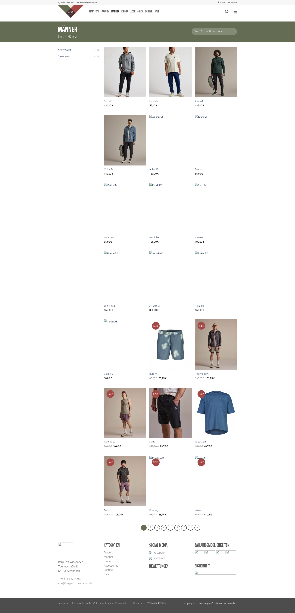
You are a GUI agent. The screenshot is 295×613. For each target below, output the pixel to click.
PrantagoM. (155, 510)
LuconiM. (154, 101)
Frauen (105, 11)
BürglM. (153, 373)
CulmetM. (109, 373)
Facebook (222, 2)
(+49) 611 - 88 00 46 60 (67, 2)
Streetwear (64, 56)
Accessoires (136, 11)
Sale (157, 11)
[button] (235, 11)
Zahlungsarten (138, 603)
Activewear (64, 50)
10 (183, 527)
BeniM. (107, 101)
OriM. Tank (109, 442)
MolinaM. (109, 169)
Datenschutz (78, 603)
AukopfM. (154, 169)
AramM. (199, 101)
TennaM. (199, 169)
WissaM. (199, 510)
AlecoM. (199, 237)
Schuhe (148, 11)
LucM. (152, 442)
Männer (115, 11)
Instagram (234, 2)
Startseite (94, 11)
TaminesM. (200, 442)
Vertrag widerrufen (157, 603)
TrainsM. (108, 510)
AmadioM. (154, 305)
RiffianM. (199, 305)
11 (190, 527)
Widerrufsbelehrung (103, 603)
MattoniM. (109, 237)
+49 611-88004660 (69, 578)
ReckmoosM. (202, 373)
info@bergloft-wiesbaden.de (88, 2)
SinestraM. (109, 305)
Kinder (124, 11)
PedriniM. (154, 237)
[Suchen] (226, 11)
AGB (88, 603)
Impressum (63, 603)
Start (61, 36)
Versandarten (121, 603)
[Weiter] (197, 528)
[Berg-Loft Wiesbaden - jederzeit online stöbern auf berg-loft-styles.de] (71, 11)
